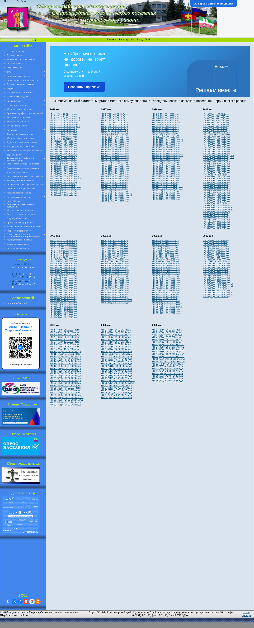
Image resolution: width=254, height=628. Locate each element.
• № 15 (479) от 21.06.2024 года (65, 363)
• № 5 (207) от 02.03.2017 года (114, 122)
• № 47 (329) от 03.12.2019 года (216, 214)
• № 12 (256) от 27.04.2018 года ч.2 (167, 141)
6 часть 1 (180, 344)
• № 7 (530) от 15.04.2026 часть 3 (168, 349)
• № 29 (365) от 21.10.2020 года (63, 299)
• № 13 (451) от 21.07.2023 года (216, 265)
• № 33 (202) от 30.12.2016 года (63, 195)
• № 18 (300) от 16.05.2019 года (216, 149)
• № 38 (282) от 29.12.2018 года (166, 199)
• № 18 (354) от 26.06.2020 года (63, 276)
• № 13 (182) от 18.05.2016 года (63, 147)
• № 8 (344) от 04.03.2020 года (63, 255)
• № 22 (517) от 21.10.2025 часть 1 (118, 380)
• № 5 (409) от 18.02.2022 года (165, 249)
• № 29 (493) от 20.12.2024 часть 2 (66, 400)
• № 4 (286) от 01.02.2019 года (216, 120)
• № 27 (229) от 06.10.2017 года (115, 168)
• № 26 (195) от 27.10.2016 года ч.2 (65, 176)
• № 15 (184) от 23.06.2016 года (63, 151)
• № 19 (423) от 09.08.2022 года (166, 278)
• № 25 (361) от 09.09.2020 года (63, 290)
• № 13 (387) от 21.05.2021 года (115, 265)
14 (26, 277)
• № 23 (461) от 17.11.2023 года (216, 288)
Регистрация (126, 39)
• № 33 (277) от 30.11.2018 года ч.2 (167, 189)
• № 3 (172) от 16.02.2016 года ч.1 (65, 118)
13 (23, 277)
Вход (140, 39)
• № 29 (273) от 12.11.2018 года (165, 178)
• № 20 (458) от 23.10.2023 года (216, 280)
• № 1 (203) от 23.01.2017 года (114, 114)
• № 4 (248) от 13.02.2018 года (165, 120)
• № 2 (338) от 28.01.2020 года (63, 243)
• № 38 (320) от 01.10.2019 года (216, 193)
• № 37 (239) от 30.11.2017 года (114, 189)
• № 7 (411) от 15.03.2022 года (165, 253)
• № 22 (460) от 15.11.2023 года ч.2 (218, 286)
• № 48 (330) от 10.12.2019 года (216, 216)
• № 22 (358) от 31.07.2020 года (63, 284)
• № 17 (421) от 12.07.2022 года (166, 274)
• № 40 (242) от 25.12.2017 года (115, 197)
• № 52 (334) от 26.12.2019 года (216, 224)
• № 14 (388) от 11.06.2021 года (114, 267)
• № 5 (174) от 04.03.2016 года (63, 131)
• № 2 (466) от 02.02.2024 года (64, 332)
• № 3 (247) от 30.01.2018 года (165, 118)
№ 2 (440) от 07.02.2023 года (216, 243)
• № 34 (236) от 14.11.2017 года (114, 182)
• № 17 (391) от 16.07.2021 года (115, 274)
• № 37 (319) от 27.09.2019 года (216, 191)
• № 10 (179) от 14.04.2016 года (63, 141)
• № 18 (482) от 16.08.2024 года (65, 371)
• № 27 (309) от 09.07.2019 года (216, 170)
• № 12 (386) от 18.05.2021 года (115, 263)
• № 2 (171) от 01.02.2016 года (63, 116)
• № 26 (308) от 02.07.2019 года (216, 168)
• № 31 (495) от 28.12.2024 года (65, 405)
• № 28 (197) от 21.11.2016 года (63, 182)
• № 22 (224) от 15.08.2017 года (115, 158)
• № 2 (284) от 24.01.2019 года (216, 116)
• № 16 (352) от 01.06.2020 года (63, 272)
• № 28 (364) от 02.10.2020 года (63, 296)
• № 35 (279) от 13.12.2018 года (166, 193)
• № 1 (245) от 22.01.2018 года (165, 114)
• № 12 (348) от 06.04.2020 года (63, 263)
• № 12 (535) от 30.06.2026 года (167, 366)
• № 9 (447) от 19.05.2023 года (216, 257)
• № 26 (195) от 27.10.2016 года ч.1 (65, 174)
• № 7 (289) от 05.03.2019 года (216, 126)
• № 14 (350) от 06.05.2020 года (63, 267)
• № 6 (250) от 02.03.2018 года (165, 126)
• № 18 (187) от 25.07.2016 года (63, 158)
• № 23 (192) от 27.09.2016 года (63, 168)
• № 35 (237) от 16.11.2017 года (114, 184)
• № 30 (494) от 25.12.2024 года (65, 402)
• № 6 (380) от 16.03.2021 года (114, 251)
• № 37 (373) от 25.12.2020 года (63, 315)
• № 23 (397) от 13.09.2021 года (115, 286)
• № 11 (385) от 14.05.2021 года (114, 261)
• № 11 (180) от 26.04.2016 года (63, 143)
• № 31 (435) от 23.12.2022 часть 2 (167, 305)
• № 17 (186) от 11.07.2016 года (63, 155)
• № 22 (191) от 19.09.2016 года (63, 166)
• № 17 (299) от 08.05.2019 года (216, 147)
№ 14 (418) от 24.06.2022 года (166, 267)
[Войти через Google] (32, 601)
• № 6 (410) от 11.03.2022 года (165, 251)
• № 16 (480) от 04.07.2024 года (65, 366)
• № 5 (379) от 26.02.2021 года (114, 249)
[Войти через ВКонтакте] (14, 601)
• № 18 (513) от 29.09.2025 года (116, 371)
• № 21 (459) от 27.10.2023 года (216, 282)
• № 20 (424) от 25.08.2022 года (166, 280)
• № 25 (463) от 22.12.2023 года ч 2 (218, 294)
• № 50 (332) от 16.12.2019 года (216, 220)
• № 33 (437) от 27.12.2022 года (166, 311)
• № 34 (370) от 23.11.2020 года (63, 309)
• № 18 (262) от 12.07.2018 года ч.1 (167, 153)
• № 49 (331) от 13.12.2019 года (216, 218)
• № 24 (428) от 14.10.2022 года (166, 288)
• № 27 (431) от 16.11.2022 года (165, 294)
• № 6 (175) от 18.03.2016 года (63, 133)
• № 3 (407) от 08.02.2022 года (165, 245)
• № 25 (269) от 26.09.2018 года (166, 170)
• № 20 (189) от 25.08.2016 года (63, 162)
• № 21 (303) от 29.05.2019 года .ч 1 (218, 155)
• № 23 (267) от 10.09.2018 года (166, 166)
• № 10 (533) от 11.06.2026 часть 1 (168, 359)
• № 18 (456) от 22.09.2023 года (216, 276)
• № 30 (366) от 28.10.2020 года (63, 301)
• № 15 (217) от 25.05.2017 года (115, 143)
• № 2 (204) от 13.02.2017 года (114, 116)
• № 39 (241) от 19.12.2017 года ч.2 (116, 195)
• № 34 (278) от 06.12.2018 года (166, 191)
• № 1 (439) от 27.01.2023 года (216, 240)
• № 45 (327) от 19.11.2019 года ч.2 (218, 209)
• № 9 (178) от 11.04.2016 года (63, 139)
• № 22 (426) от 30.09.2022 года (166, 284)
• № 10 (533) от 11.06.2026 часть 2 (168, 361)
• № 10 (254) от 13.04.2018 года (166, 135)
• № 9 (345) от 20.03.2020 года (63, 257)
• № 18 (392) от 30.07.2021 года (115, 276)
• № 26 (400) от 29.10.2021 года (115, 292)
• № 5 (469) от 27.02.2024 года (64, 339)
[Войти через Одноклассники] (38, 601)
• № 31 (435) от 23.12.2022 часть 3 (167, 307)
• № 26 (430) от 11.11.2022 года (165, 292)
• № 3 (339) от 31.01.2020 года (63, 245)
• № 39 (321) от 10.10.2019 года (216, 195)
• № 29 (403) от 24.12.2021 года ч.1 (116, 299)
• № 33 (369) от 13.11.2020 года (63, 307)
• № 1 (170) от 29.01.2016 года (63, 114)
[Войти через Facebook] (20, 601)
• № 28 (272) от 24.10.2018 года (166, 176)
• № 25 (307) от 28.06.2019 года (216, 166)
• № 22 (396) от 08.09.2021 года (115, 284)
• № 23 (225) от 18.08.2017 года (115, 160)
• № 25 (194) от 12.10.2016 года (63, 172)
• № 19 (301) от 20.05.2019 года (216, 151)
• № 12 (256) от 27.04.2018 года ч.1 (167, 139)
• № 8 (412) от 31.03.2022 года (165, 255)
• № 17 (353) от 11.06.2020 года (63, 274)
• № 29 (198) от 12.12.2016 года (63, 184)
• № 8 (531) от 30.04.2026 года (167, 352)
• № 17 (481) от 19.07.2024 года (65, 368)
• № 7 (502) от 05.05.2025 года (116, 344)
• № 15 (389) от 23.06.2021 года (115, 269)
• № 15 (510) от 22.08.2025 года (116, 363)
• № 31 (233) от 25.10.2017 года (115, 176)
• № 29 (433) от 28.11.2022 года (165, 299)
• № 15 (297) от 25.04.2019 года (216, 143)
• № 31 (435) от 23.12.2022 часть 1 (167, 303)
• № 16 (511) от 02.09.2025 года (116, 366)
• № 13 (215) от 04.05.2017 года (115, 139)
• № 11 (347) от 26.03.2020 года (63, 261)
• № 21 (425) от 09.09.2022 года (166, 282)
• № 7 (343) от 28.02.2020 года (63, 253)
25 (16, 284)
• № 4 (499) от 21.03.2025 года (116, 337)
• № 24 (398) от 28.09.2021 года (115, 288)
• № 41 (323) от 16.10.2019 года (216, 199)
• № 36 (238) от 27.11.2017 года (114, 187)
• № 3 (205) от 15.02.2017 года (114, 118)
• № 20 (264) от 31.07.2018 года (166, 160)
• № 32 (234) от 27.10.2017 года (115, 178)
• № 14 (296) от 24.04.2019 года (216, 141)
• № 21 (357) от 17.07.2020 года (63, 282)
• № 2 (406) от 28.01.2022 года (165, 243)
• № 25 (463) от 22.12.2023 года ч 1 (218, 292)
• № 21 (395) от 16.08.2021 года (115, 282)
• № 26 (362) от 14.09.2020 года (63, 292)
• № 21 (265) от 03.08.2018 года (166, 162)
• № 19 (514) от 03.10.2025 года (116, 373)
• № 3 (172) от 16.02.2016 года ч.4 (65, 124)
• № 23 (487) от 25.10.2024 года (65, 383)
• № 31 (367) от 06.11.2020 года (63, 303)
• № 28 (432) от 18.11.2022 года (165, 296)
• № (154, 344)
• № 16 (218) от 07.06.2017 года (115, 145)
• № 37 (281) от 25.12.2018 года (166, 197)
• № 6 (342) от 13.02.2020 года (63, 251)
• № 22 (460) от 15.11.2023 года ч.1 (218, 284)
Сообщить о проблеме (84, 87)
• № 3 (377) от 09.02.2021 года (114, 245)
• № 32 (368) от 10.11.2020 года (63, 305)
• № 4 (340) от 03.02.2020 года (63, 247)
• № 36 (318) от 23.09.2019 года (216, 189)
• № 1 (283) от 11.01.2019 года (216, 114)
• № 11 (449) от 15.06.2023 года (216, 261)
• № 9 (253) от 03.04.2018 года (165, 133)
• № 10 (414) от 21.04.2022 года (166, 259)
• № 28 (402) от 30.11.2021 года (114, 296)
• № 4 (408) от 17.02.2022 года (165, 247)
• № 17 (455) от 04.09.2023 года (216, 274)
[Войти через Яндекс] (26, 601)
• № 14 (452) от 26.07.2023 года (216, 267)
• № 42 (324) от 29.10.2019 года (216, 201)
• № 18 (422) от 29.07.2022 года (166, 276)
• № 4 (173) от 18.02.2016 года (63, 129)
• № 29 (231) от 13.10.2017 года (115, 172)
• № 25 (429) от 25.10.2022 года (166, 290)
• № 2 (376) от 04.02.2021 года (114, 243)
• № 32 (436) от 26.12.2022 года (166, 309)
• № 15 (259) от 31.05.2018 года (166, 147)
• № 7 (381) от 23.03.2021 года (114, 253)
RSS (147, 39)
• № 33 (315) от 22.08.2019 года (216, 182)
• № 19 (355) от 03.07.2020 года (63, 278)
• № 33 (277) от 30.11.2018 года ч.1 (167, 187)
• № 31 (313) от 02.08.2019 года (216, 178)
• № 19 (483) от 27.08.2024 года (65, 373)
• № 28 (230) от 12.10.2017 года (115, 170)
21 (26, 280)
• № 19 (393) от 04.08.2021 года (115, 278)
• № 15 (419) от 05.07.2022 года (166, 269)
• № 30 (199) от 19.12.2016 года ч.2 (65, 189)
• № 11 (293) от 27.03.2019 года (216, 135)
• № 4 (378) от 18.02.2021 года (114, 247)
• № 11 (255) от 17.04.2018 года (165, 137)
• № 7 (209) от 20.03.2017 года (114, 126)
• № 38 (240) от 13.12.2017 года (115, 191)
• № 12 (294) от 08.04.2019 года (216, 137)
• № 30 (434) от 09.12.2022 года (166, 301)
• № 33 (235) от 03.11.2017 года (114, 180)
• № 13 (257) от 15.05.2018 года (166, 143)
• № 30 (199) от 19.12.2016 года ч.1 (65, 187)
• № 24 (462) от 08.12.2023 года (216, 290)
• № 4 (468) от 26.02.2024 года (64, 337)
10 (13, 277)
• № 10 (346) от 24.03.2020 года (63, 259)
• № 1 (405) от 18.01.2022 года (165, 240)
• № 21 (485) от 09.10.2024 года (65, 378)
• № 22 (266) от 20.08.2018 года (166, 164)
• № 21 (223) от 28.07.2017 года (115, 155)
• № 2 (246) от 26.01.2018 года (165, 116)
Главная (111, 39)
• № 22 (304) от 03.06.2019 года (216, 160)
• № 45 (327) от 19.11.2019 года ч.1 (218, 207)
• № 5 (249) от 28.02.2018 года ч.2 (167, 124)
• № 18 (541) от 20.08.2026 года (167, 381)
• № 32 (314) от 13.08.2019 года (216, 180)
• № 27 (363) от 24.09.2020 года (63, 294)
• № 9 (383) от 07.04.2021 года (114, 257)
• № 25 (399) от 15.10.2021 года (115, 290)
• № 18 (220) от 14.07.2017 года (115, 149)
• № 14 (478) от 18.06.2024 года (65, 361)
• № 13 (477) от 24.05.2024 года (65, 359)
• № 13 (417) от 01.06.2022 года (166, 265)
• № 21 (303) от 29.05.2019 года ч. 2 (218, 158)
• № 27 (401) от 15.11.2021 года (114, 294)
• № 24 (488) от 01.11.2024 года (65, 385)
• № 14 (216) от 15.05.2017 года (115, 141)
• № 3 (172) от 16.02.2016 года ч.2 (65, 120)
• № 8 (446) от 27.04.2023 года (216, 255)
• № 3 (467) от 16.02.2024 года (64, 334)
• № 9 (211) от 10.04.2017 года (114, 131)
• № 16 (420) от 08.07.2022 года (166, 272)
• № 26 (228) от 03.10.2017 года (115, 166)
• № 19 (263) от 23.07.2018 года (166, 158)
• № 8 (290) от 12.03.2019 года (216, 129)
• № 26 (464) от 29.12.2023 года (216, 296)
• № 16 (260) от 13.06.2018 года (166, 149)
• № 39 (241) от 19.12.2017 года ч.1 (116, 193)
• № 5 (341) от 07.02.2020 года (63, 249)
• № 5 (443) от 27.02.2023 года (216, 249)
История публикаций (17, 303)
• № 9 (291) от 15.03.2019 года (216, 131)
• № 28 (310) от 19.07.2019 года (216, 172)
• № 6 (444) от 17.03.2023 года (216, 251)
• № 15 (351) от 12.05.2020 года (63, 269)
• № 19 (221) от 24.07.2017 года (115, 151)
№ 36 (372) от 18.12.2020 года (64, 313)
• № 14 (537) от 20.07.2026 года (167, 371)
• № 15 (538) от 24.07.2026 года (167, 373)
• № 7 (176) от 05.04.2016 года (63, 135)
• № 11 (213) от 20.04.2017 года (114, 135)
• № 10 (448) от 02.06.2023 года (216, 259)
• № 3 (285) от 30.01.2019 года (216, 118)
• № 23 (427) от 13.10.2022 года (166, 286)
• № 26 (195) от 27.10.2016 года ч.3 (65, 178)
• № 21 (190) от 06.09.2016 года (63, 164)
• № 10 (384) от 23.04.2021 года (115, 259)
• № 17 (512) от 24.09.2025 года (116, 368)
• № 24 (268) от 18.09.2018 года (166, 168)
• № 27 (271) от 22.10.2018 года (166, 174)
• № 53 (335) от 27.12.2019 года (216, 226)
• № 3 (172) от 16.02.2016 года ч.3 (65, 122)
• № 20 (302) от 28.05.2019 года (216, 153)
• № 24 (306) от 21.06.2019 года (216, 164)
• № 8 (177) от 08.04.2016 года (63, 137)
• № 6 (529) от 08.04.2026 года (167, 342)
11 (16, 277)
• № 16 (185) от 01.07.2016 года (63, 153)
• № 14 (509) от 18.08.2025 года (116, 361)
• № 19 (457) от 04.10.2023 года (216, 278)
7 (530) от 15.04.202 (166, 344)
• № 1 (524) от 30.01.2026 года (167, 330)
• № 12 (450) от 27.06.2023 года (216, 263)
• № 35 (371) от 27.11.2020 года (63, 311)
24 (13, 284)
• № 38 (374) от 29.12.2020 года (63, 317)
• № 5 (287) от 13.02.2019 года (216, 122)
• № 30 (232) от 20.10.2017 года (115, 174)
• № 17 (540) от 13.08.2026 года (167, 378)
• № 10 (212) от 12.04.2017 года (115, 133)
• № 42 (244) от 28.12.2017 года (115, 201)
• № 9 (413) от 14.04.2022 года (165, 257)
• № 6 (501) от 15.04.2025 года (116, 342)
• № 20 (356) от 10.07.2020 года (63, 280)
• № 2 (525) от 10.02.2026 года (167, 332)
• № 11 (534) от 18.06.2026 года (167, 364)
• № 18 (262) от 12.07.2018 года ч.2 (167, 155)
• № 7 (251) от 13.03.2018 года (165, 129)
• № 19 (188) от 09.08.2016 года (63, 160)
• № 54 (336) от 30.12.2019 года (216, 228)
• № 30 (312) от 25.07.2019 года (216, 176)
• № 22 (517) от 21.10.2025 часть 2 (118, 383)
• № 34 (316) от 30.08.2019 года (216, 184)
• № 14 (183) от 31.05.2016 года (63, 149)
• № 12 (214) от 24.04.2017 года (115, 137)
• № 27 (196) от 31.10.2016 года (63, 180)
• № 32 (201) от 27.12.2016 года (63, 193)
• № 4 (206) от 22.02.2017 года (114, 120)
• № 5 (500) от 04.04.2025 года (116, 339)
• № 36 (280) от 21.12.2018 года (166, 195)
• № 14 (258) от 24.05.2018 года (166, 145)
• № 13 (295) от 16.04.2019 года (216, 139)
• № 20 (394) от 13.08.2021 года (115, 280)
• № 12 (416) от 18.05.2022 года (166, 263)
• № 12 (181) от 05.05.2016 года (63, 145)
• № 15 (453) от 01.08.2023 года (216, 269)
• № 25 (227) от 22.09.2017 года (115, 164)
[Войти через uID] (8, 601)
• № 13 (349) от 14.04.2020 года (63, 265)
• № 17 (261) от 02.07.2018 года (166, 151)
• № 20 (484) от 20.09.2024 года (65, 376)
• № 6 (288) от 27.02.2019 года (216, 124)
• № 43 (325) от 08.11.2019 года (216, 203)
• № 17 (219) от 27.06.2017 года (115, 147)
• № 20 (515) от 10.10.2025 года (116, 376)
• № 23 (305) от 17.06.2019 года (216, 162)
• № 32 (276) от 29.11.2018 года (165, 184)
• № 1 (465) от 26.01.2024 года (64, 330)
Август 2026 (23, 264)
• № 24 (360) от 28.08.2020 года (63, 288)
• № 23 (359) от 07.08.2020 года (63, 286)
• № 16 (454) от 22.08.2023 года (216, 272)
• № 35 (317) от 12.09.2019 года (216, 187)
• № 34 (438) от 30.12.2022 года (166, 313)
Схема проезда (246, 614)
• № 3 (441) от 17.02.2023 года (216, 245)
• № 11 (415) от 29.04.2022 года (165, 261)
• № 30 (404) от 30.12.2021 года (115, 303)
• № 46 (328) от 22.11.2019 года (216, 211)
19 (19, 280)
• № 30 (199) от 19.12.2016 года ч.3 (65, 191)
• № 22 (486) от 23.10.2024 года (65, 380)
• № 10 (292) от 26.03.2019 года (216, 133)
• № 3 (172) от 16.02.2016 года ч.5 (65, 126)
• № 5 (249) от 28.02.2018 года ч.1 (167, 122)
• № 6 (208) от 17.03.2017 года (114, 124)
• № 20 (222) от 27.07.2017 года (115, 153)
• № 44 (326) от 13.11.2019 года (216, 205)
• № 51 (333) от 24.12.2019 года (216, 222)
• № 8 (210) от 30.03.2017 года (114, 129)
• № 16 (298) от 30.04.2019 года (216, 145)
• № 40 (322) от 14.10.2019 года (216, 197)
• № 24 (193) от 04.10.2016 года (63, 170)
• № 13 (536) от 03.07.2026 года (167, 368)
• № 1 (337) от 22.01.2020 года (63, 240)
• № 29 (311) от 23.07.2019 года (216, 174)
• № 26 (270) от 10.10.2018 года (166, 172)
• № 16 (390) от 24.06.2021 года (115, 272)
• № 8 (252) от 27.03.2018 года (165, 131)
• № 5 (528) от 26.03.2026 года (167, 339)
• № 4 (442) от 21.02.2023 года (216, 247)
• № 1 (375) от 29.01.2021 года (114, 240)
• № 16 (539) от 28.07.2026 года (167, 376)
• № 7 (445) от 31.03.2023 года (216, 253)
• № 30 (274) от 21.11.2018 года (165, 180)
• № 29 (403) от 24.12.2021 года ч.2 (116, 301)
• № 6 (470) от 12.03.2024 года (64, 342)
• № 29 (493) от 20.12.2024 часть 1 (66, 397)
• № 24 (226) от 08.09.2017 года (115, 162)
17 (13, 280)
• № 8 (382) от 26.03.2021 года (114, 255)
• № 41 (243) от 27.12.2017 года (115, 199)
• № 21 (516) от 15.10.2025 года (116, 378)
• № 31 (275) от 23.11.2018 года (165, 182)
